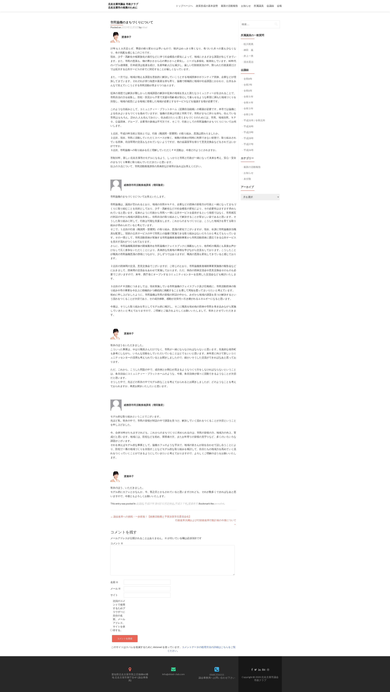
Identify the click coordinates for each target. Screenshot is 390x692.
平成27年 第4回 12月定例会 (159, 503)
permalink (219, 503)
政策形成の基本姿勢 (207, 5)
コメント (116, 543)
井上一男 (248, 55)
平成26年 (249, 150)
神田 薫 (248, 49)
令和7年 (248, 84)
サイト (114, 594)
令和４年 (248, 102)
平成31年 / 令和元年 (254, 120)
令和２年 (248, 114)
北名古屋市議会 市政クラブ (123, 4)
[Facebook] (252, 669)
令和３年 (248, 108)
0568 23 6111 (216, 674)
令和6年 (248, 90)
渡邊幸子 (193, 503)
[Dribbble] (268, 669)
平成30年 (249, 126)
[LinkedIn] (259, 669)
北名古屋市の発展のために (122, 7)
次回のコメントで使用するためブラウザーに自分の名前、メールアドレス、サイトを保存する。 (119, 615)
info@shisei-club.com (173, 674)
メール (115, 588)
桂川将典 (248, 43)
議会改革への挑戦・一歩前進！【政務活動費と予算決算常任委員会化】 (150, 516)
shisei (144, 27)
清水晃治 (248, 61)
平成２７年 (181, 503)
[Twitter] (255, 669)
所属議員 (259, 5)
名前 (114, 582)
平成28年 (249, 138)
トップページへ (184, 5)
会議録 (270, 5)
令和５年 (248, 96)
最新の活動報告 (229, 5)
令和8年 (248, 78)
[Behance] (263, 669)
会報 (279, 5)
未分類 (247, 178)
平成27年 (249, 144)
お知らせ (246, 5)
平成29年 (249, 132)
